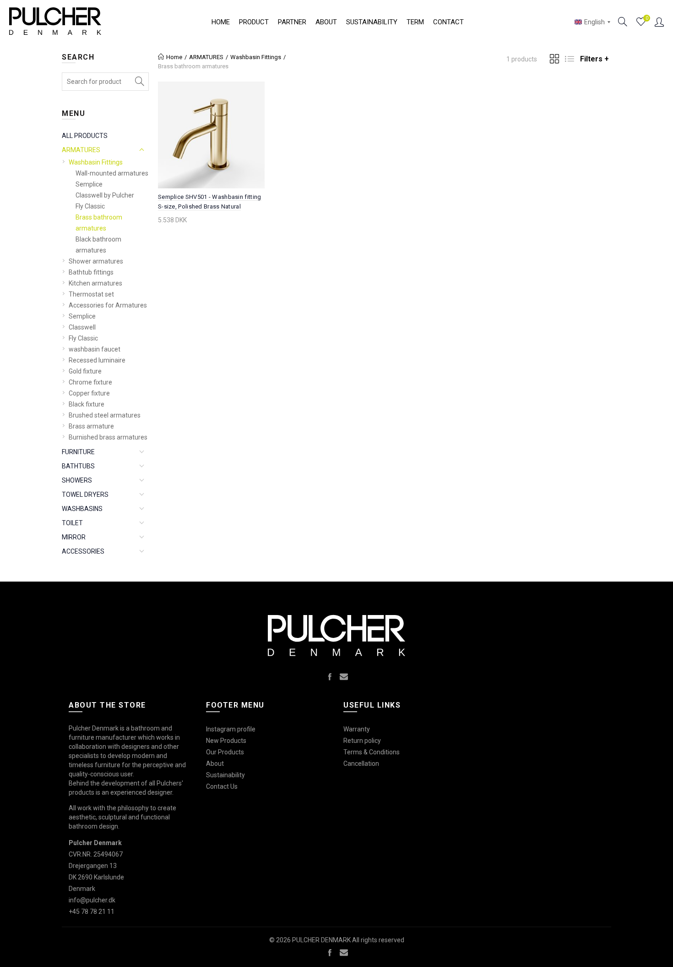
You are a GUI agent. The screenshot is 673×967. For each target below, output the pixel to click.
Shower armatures (96, 261)
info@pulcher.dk (92, 900)
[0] (641, 22)
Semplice (89, 184)
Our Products (225, 752)
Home (221, 22)
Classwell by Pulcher (105, 195)
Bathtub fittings (91, 272)
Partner (292, 22)
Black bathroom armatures (98, 245)
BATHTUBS (78, 466)
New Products (226, 740)
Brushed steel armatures (105, 415)
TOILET (72, 523)
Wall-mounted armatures (112, 173)
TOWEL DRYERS (85, 494)
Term (415, 22)
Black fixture (86, 404)
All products (85, 135)
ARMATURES (81, 150)
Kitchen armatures (95, 283)
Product (254, 22)
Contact (448, 22)
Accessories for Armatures (108, 305)
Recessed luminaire (97, 360)
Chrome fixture (90, 382)
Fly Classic (90, 206)
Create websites (577, 955)
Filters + (594, 59)
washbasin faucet (94, 349)
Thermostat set (91, 294)
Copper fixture (89, 393)
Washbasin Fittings (96, 162)
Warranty (356, 729)
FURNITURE (78, 452)
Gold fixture (85, 371)
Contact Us (222, 786)
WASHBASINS (82, 508)
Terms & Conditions (371, 752)
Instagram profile (230, 729)
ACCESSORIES (83, 551)
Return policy (362, 740)
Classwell (82, 327)
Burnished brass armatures (108, 437)
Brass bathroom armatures (99, 223)
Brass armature (91, 426)
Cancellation (361, 763)
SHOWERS (77, 480)
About (326, 22)
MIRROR (74, 537)
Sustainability (371, 22)
